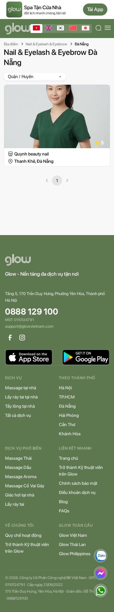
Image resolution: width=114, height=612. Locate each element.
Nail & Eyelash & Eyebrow (46, 44)
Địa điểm (11, 44)
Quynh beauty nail (31, 153)
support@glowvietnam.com (29, 326)
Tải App (95, 9)
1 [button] (57, 180)
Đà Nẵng (82, 44)
